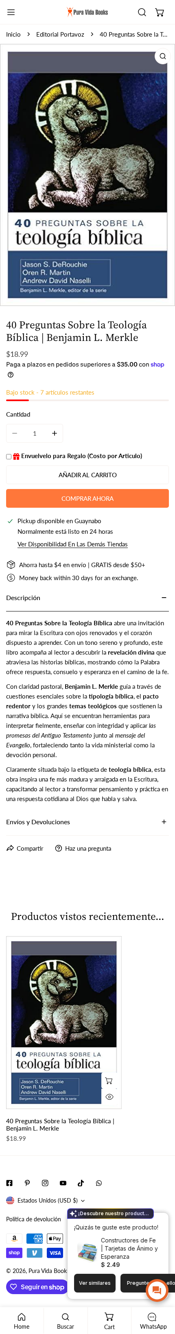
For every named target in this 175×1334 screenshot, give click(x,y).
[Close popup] (149, 1220)
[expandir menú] (11, 12)
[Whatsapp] (99, 1183)
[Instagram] (45, 1183)
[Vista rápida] (109, 1097)
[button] (160, 12)
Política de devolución (33, 1219)
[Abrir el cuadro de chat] (157, 1290)
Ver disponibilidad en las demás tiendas (73, 544)
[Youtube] (63, 1183)
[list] (87, 175)
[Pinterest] (27, 1183)
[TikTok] (81, 1183)
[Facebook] (9, 1183)
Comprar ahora (87, 498)
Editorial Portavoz (60, 34)
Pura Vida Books (48, 1270)
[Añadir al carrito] (109, 1080)
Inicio (13, 34)
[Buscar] (142, 12)
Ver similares (95, 1283)
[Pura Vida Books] (87, 12)
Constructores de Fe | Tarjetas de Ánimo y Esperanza (129, 1248)
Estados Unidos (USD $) (48, 1200)
